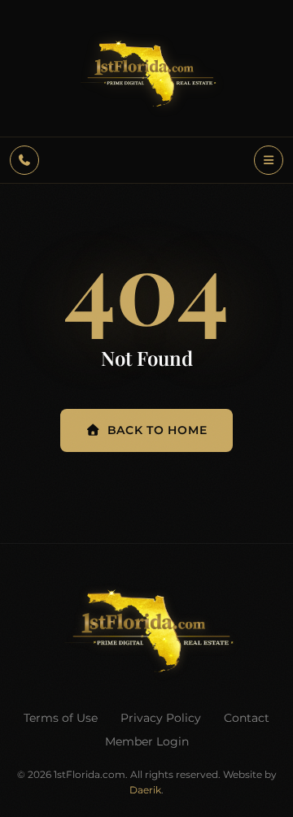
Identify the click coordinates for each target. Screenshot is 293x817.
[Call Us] (24, 160)
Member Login (147, 741)
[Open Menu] (268, 160)
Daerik (145, 790)
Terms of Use (61, 717)
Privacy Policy (160, 717)
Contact (246, 717)
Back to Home (157, 430)
